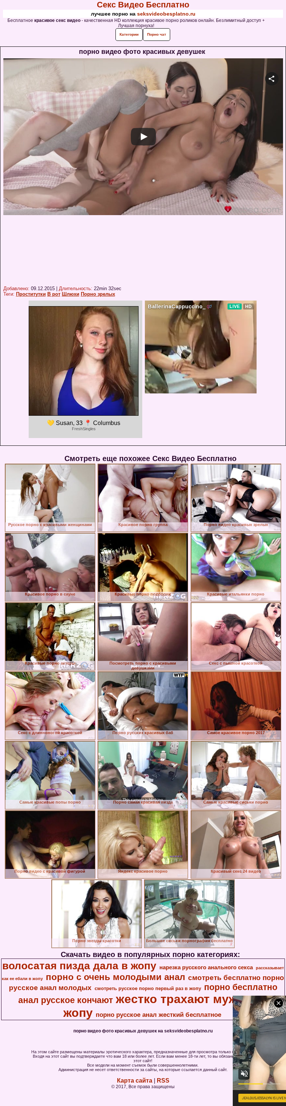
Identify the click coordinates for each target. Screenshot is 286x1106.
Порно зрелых (98, 294)
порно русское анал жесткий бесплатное (158, 1014)
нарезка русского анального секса (206, 967)
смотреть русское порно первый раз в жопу (148, 988)
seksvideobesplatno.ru (166, 14)
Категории (129, 34)
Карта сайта (134, 1080)
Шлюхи (70, 294)
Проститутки (31, 294)
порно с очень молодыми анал (115, 977)
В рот (53, 294)
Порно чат (156, 34)
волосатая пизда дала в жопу (79, 966)
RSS (163, 1080)
